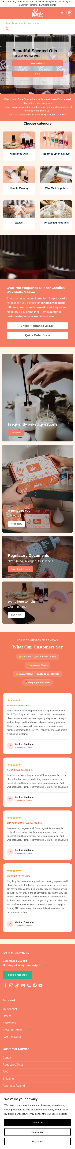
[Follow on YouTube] (40, 986)
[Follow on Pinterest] (35, 986)
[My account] (62, 13)
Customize (37, 1132)
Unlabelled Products (56, 222)
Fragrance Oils (19, 153)
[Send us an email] (23, 986)
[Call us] (29, 986)
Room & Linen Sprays (56, 153)
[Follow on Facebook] (6, 986)
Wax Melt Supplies (56, 188)
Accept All (37, 1122)
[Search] (7, 30)
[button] (5, 13)
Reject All (37, 1141)
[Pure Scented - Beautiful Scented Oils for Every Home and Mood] (37, 13)
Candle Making (19, 188)
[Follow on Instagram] (11, 986)
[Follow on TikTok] (17, 986)
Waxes (19, 222)
